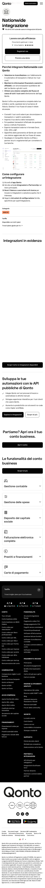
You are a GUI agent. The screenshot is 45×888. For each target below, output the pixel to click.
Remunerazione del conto (11, 663)
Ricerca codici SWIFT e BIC (33, 693)
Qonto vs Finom (7, 688)
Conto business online (9, 619)
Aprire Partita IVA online (10, 699)
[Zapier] (22, 253)
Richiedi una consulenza (32, 744)
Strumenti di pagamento (32, 666)
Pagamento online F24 (32, 621)
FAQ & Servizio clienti (31, 741)
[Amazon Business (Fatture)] (22, 352)
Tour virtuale (6, 616)
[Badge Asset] (18, 814)
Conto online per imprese (10, 649)
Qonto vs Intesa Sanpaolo (11, 679)
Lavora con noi (29, 724)
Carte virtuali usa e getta (32, 674)
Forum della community (32, 708)
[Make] (22, 309)
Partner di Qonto (30, 771)
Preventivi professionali (32, 630)
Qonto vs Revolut (8, 682)
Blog (25, 696)
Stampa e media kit (30, 730)
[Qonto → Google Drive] (22, 295)
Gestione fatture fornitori (33, 636)
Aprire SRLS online (8, 705)
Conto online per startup (10, 660)
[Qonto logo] (6, 3)
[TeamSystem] (22, 323)
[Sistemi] (22, 281)
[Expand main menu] (41, 3)
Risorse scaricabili (30, 704)
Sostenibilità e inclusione (32, 727)
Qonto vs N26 (6, 685)
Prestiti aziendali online (10, 731)
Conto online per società (10, 652)
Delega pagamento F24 (32, 624)
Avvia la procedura (30, 3)
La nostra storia (29, 718)
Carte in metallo (29, 677)
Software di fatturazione (32, 633)
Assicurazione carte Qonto (33, 747)
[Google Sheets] (22, 267)
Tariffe (7, 589)
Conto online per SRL (9, 638)
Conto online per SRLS (9, 641)
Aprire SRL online (8, 702)
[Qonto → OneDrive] (22, 338)
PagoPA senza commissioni (33, 627)
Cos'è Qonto (28, 721)
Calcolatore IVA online (31, 690)
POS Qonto (28, 663)
